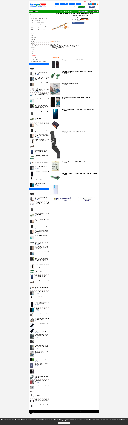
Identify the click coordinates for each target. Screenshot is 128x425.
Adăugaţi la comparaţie (78, 22)
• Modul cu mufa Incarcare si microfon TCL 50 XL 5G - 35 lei (91, 1)
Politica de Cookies (98, 419)
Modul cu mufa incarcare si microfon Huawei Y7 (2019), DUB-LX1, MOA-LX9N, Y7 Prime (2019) (79, 173)
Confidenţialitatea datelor (74, 411)
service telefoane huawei (58, 54)
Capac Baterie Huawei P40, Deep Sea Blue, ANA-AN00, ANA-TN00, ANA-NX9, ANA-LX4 (78, 109)
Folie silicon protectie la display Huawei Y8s (70, 83)
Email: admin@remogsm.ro (91, 9)
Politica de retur (83, 411)
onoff (84, 54)
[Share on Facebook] (89, 4)
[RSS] (97, 4)
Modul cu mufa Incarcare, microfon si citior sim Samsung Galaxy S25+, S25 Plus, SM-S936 (42, 376)
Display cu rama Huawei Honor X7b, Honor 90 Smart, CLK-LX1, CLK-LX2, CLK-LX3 (42, 78)
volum (52, 55)
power (58, 55)
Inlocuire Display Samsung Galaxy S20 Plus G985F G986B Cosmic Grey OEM (42, 346)
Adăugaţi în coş (84, 19)
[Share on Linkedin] (95, 4)
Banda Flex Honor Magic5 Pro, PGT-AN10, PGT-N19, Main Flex (73, 131)
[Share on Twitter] (91, 4)
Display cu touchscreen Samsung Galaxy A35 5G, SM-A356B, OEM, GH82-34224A (42, 359)
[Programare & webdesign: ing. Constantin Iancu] (33, 412)
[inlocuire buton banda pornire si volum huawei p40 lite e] (60, 38)
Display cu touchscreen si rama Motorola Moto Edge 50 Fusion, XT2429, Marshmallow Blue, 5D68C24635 (42, 325)
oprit (87, 54)
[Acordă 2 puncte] (55, 41)
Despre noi (59, 411)
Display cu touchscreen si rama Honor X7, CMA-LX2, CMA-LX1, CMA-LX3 (76, 97)
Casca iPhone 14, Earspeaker (40, 391)
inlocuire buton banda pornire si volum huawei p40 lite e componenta (72, 55)
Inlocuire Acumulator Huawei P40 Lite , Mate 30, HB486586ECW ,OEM (75, 121)
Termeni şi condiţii (66, 411)
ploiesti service (66, 54)
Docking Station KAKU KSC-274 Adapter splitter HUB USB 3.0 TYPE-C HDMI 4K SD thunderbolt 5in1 (42, 89)
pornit (89, 54)
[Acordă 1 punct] (54, 41)
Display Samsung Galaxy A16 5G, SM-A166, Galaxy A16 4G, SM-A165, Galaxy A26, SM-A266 (42, 84)
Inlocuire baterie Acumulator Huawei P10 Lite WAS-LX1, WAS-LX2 (74, 161)
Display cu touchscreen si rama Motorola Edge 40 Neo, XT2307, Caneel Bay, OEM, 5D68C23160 (41, 94)
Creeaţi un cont (81, 6)
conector (80, 54)
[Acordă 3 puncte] (57, 41)
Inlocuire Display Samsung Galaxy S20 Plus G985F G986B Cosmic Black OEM (41, 335)
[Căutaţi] (74, 7)
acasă (57, 3)
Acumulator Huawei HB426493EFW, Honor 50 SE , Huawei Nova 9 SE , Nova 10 (42, 130)
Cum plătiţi (72, 3)
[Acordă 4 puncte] (58, 41)
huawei (77, 54)
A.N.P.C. (31, 413)
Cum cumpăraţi (64, 3)
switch (55, 55)
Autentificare (91, 6)
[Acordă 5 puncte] (59, 41)
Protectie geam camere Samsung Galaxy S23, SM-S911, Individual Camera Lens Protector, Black (42, 140)
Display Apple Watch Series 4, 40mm (41, 66)
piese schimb (72, 54)
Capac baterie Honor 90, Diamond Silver (69, 185)
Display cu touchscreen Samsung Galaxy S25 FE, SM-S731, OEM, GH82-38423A (42, 135)
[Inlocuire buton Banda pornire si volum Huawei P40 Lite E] (60, 37)
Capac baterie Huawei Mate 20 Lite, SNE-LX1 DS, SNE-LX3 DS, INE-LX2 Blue (41, 151)
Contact (78, 3)
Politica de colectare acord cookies (49, 411)
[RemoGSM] (38, 6)
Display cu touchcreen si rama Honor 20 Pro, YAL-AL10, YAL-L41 (74, 59)
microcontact (93, 54)
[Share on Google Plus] (93, 4)
